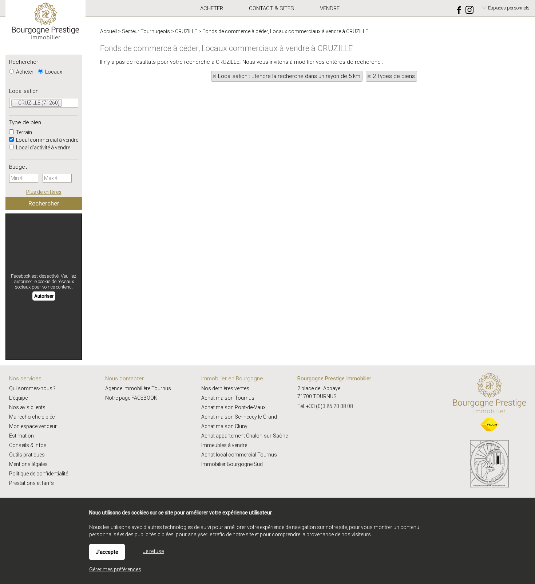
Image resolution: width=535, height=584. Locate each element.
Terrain (23, 132)
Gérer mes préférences (115, 569)
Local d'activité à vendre (42, 147)
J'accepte (107, 552)
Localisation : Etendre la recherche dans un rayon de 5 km (289, 76)
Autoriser (44, 296)
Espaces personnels (509, 8)
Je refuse (153, 551)
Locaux (53, 72)
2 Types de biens (394, 76)
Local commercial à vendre (46, 140)
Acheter (24, 72)
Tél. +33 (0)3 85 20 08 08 (325, 406)
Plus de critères (44, 192)
